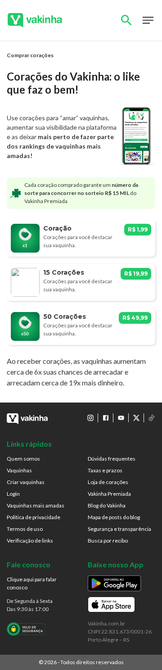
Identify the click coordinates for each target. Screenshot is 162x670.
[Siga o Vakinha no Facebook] (105, 417)
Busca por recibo (108, 540)
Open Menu (148, 20)
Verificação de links (30, 540)
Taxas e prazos (105, 470)
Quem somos (23, 458)
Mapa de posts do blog (114, 517)
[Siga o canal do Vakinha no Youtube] (121, 417)
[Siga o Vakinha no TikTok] (151, 417)
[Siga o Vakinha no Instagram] (90, 417)
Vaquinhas (19, 470)
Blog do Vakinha (107, 505)
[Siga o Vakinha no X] (136, 417)
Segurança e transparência (119, 528)
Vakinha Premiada (109, 493)
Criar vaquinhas (26, 482)
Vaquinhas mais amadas (35, 505)
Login (13, 493)
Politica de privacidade (33, 517)
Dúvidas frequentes (111, 458)
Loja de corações (108, 482)
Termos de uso (25, 528)
